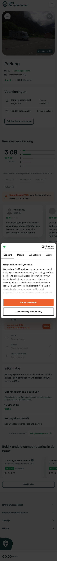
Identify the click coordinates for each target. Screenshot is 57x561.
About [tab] (49, 255)
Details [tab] (20, 255)
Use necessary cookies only (28, 311)
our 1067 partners (20, 269)
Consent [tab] (7, 255)
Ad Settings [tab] (35, 255)
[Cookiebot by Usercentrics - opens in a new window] (42, 247)
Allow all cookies (28, 302)
